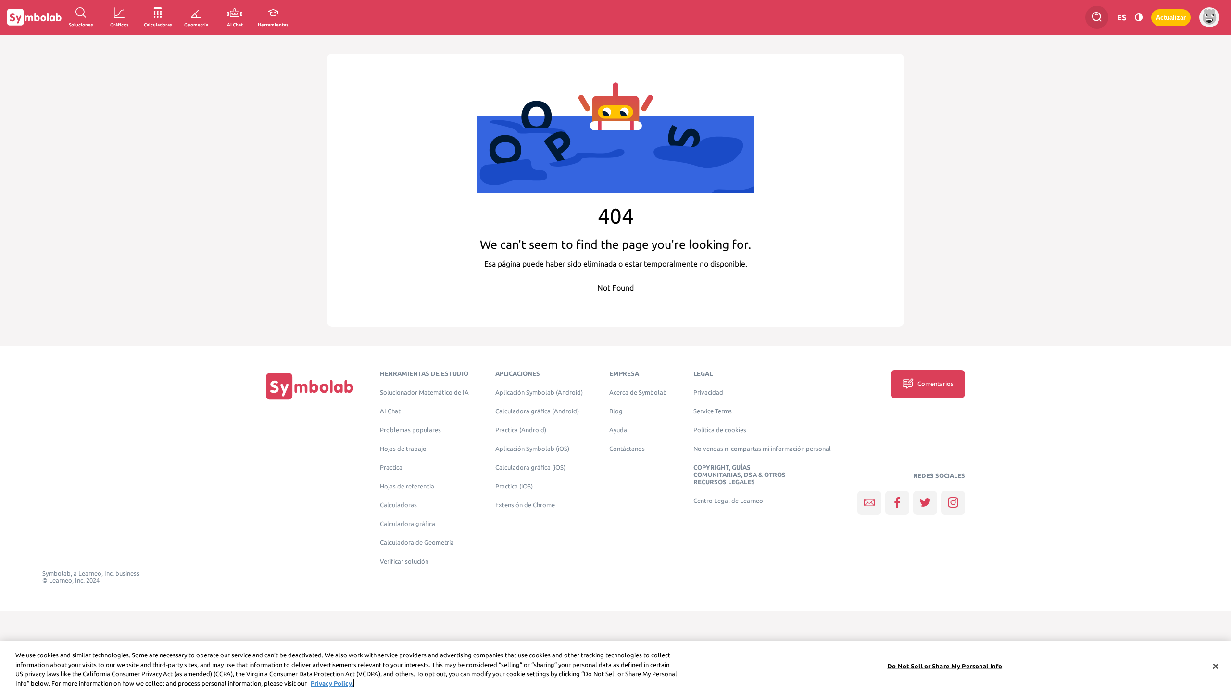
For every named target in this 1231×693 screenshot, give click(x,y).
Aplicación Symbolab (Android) (539, 392)
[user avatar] (1209, 17)
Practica (391, 467)
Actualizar (1171, 17)
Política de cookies (719, 430)
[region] (615, 667)
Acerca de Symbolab (638, 392)
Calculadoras (398, 505)
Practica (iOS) (514, 486)
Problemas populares (410, 430)
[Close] (1215, 666)
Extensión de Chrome (525, 505)
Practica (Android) (520, 430)
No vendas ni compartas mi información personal (762, 448)
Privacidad (708, 392)
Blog (616, 411)
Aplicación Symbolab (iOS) (532, 448)
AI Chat (390, 411)
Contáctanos (627, 448)
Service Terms (712, 411)
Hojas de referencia (407, 486)
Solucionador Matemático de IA (424, 392)
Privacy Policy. (332, 683)
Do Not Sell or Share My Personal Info (944, 666)
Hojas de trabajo (403, 448)
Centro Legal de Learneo (728, 500)
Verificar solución (404, 561)
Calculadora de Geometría (417, 542)
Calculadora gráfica (407, 523)
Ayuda (618, 430)
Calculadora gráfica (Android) (537, 411)
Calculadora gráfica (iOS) (530, 467)
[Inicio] (309, 386)
